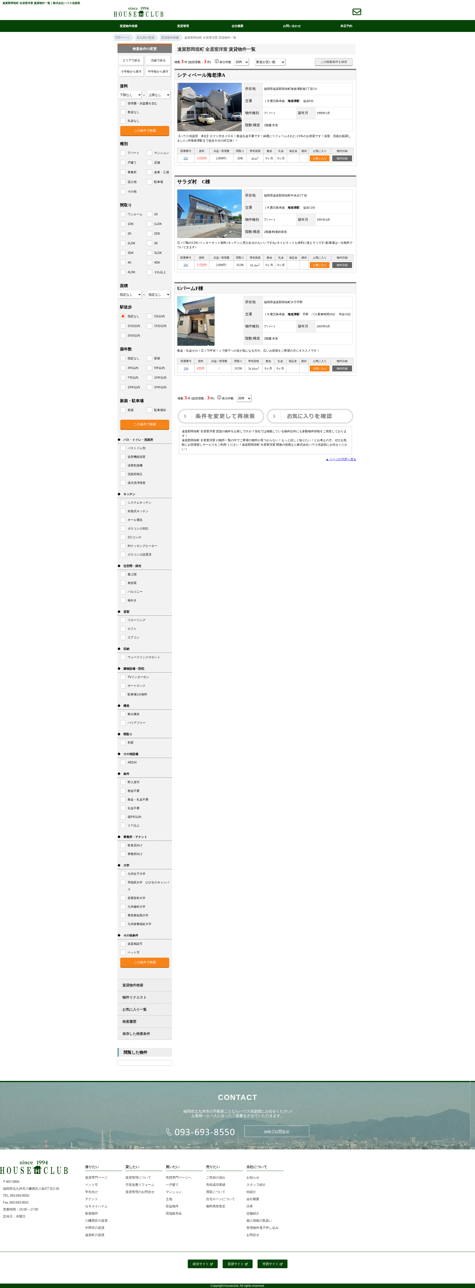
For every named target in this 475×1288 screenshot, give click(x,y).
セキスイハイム (96, 1206)
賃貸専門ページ (96, 1177)
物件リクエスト (134, 997)
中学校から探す (158, 71)
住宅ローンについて (220, 1199)
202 (186, 158)
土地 (169, 1199)
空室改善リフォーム (139, 1185)
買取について (215, 1192)
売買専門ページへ (178, 1177)
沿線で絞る (158, 60)
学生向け (91, 1192)
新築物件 (91, 1213)
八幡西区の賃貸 (96, 1220)
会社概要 (237, 26)
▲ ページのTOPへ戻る (341, 459)
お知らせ (252, 1177)
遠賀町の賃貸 (94, 1235)
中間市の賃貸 (94, 1228)
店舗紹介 (252, 1213)
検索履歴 (129, 1021)
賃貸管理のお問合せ (139, 1192)
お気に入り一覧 (134, 1009)
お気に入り (320, 158)
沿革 (249, 1206)
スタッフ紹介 (256, 1185)
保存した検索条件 (136, 1034)
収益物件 (172, 1206)
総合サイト (201, 1264)
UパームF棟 (190, 288)
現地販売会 (174, 1213)
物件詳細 (342, 158)
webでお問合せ (276, 1131)
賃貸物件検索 (129, 26)
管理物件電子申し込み (262, 1228)
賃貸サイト (236, 1264)
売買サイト (270, 1264)
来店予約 (346, 26)
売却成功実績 (215, 1185)
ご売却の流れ (215, 1177)
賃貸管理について (138, 1177)
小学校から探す (131, 71)
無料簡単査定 (215, 1206)
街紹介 (251, 1192)
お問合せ (252, 1235)
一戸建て (172, 1185)
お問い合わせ (292, 26)
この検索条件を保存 (333, 62)
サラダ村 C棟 (193, 181)
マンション (174, 1192)
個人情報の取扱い (259, 1220)
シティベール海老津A (201, 75)
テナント (91, 1199)
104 (186, 368)
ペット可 (91, 1185)
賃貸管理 (183, 26)
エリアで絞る (131, 60)
